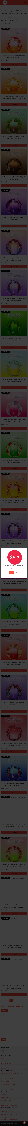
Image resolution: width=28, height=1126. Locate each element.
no (17, 572)
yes (11, 572)
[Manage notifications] (24, 1122)
